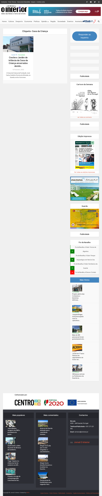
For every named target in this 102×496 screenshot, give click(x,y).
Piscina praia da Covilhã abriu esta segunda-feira (46, 482)
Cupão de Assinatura (79, 493)
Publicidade (61, 493)
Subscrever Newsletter (23, 2)
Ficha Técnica (12, 2)
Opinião (44, 21)
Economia (28, 21)
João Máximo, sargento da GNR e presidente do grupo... (14, 431)
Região (53, 21)
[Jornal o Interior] (14, 8)
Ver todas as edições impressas (84, 172)
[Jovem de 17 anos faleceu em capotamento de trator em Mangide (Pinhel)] (77, 347)
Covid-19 (14, 55)
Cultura (11, 21)
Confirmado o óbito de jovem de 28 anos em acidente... (14, 447)
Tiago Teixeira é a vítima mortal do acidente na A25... (13, 463)
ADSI (27, 492)
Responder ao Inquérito (84, 36)
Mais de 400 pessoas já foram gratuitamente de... (78, 337)
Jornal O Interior (82, 442)
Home (4, 21)
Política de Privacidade (92, 493)
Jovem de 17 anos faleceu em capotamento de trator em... (78, 356)
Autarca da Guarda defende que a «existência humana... (46, 431)
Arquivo (33, 2)
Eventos (70, 21)
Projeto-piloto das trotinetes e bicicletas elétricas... (78, 297)
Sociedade (61, 21)
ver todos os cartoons (84, 117)
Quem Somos (44, 493)
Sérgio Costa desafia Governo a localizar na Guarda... (46, 466)
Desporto (19, 21)
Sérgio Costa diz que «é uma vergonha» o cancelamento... (45, 448)
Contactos (4, 2)
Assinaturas (79, 21)
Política (36, 21)
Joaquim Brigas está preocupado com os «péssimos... (78, 317)
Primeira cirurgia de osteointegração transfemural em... (14, 478)
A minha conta (41, 2)
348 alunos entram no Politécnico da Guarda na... (78, 376)
